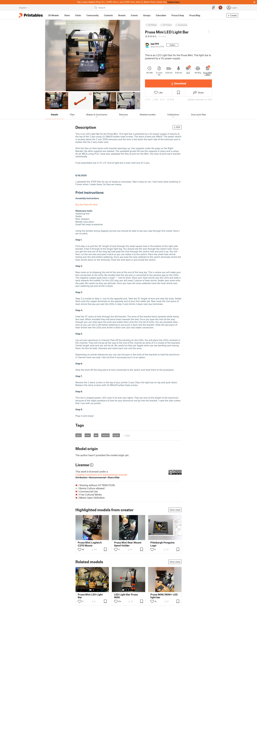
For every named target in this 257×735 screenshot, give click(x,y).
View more (175, 509)
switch (105, 435)
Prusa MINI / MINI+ (207, 74)
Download (180, 83)
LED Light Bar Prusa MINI (126, 596)
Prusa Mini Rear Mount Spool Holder (127, 544)
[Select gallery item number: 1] (87, 538)
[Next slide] (137, 100)
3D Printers (167, 25)
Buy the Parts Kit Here (86, 204)
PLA (188, 73)
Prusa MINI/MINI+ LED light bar (164, 596)
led (96, 435)
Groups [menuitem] (147, 15)
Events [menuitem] (134, 15)
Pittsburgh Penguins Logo (162, 544)
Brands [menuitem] (122, 15)
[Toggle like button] (79, 549)
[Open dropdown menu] (209, 31)
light (78, 435)
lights (116, 435)
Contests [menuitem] (108, 15)
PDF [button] (178, 127)
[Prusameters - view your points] (220, 8)
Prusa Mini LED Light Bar (90, 596)
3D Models (152, 25)
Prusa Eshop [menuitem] (177, 15)
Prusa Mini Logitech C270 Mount (90, 544)
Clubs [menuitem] (78, 15)
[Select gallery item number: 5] (96, 538)
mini (87, 435)
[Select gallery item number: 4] (94, 538)
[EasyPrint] (213, 7)
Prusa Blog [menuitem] (194, 15)
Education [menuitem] (161, 15)
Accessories (182, 25)
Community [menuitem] (92, 15)
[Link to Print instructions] (106, 192)
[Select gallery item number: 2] (90, 538)
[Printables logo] (31, 15)
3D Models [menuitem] (53, 15)
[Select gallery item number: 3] (92, 538)
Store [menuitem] (67, 15)
